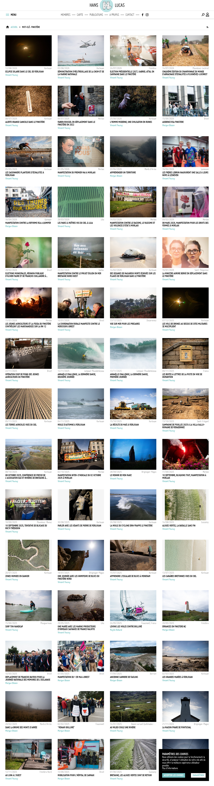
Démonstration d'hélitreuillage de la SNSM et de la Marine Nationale (81, 73)
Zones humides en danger (17, 576)
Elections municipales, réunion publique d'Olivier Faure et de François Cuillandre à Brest (25, 274)
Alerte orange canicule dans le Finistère (25, 122)
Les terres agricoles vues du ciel (21, 424)
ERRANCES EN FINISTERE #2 (174, 626)
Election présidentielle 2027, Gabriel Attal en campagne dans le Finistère (132, 73)
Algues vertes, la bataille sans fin (178, 525)
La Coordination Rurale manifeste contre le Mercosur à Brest (79, 325)
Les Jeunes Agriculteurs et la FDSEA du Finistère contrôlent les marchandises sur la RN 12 (28, 325)
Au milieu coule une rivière (122, 727)
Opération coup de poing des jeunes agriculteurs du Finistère (22, 375)
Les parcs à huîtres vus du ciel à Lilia (75, 223)
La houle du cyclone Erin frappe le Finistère (131, 525)
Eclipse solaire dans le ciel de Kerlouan (24, 71)
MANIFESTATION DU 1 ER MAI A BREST (73, 677)
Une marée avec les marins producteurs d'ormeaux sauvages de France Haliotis (77, 628)
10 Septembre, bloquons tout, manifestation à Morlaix (184, 476)
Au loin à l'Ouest (13, 775)
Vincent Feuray (11, 74)
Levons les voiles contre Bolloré (126, 626)
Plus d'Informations (170, 768)
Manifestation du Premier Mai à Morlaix (76, 172)
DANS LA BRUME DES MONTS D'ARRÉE (21, 727)
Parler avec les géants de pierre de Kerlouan (79, 525)
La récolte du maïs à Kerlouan (124, 424)
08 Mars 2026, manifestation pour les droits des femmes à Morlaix (185, 224)
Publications (96, 14)
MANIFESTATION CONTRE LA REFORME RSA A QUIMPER (28, 223)
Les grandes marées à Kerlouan (177, 677)
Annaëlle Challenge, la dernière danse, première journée (129, 375)
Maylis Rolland (116, 629)
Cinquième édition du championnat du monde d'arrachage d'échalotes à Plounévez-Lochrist (184, 73)
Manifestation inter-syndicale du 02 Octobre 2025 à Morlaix (79, 476)
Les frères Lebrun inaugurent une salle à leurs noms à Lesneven (185, 174)
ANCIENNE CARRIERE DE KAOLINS (124, 677)
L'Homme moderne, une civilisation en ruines (131, 122)
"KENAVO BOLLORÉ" (66, 727)
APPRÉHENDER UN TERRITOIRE (123, 172)
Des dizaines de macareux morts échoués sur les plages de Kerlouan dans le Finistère (133, 274)
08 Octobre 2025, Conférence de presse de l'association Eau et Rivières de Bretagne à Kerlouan (25, 476)
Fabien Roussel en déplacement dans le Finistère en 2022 (76, 123)
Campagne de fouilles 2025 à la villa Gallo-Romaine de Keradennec (183, 426)
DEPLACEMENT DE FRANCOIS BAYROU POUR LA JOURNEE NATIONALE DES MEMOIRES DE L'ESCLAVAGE (27, 678)
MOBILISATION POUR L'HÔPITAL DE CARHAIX (76, 775)
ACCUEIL (14, 27)
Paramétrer (198, 775)
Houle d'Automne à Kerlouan (71, 424)
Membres (65, 14)
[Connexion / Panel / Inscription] (207, 14)
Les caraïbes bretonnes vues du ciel (179, 576)
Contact (130, 14)
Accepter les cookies (173, 775)
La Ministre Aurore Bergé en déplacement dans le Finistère (184, 274)
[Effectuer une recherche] (203, 14)
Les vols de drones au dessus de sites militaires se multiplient (184, 325)
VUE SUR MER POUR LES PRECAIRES (125, 323)
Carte (80, 14)
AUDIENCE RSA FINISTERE (173, 122)
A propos (114, 14)
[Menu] (7, 15)
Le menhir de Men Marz (121, 475)
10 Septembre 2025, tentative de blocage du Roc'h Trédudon (26, 527)
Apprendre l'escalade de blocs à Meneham (130, 576)
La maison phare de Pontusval (176, 727)
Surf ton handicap (14, 626)
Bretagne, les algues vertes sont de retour (131, 775)
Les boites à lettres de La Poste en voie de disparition (182, 375)
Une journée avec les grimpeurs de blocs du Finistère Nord (78, 577)
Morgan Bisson (168, 125)
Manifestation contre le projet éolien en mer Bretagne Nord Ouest (79, 274)
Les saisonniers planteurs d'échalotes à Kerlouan (24, 174)
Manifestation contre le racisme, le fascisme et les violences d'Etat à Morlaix (132, 224)
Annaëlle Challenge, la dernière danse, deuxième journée (77, 375)
